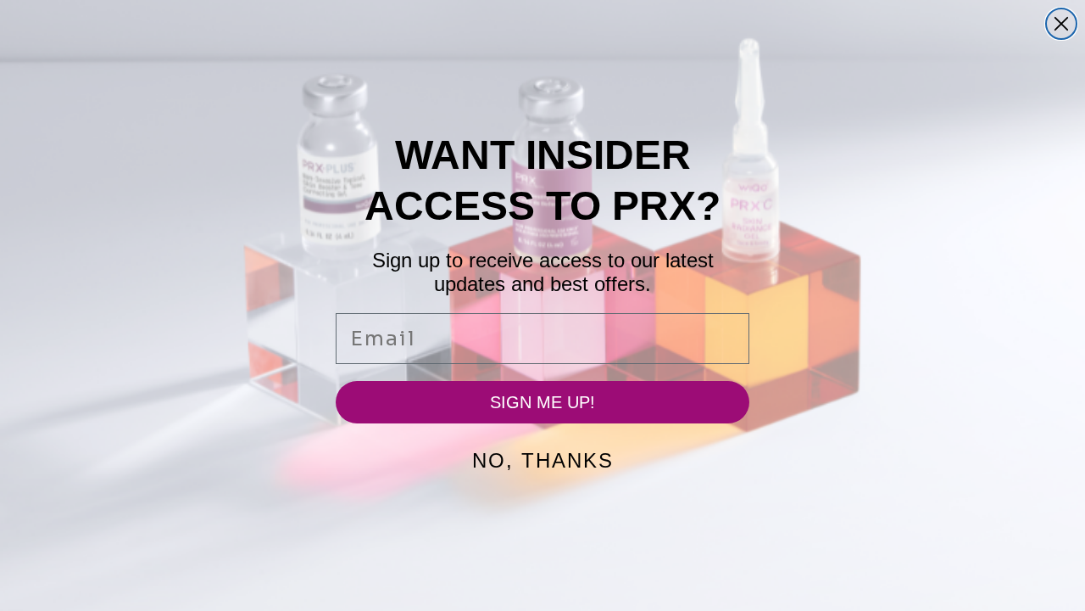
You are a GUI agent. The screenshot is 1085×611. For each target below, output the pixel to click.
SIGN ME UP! (542, 402)
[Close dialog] (1061, 23)
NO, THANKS (543, 460)
